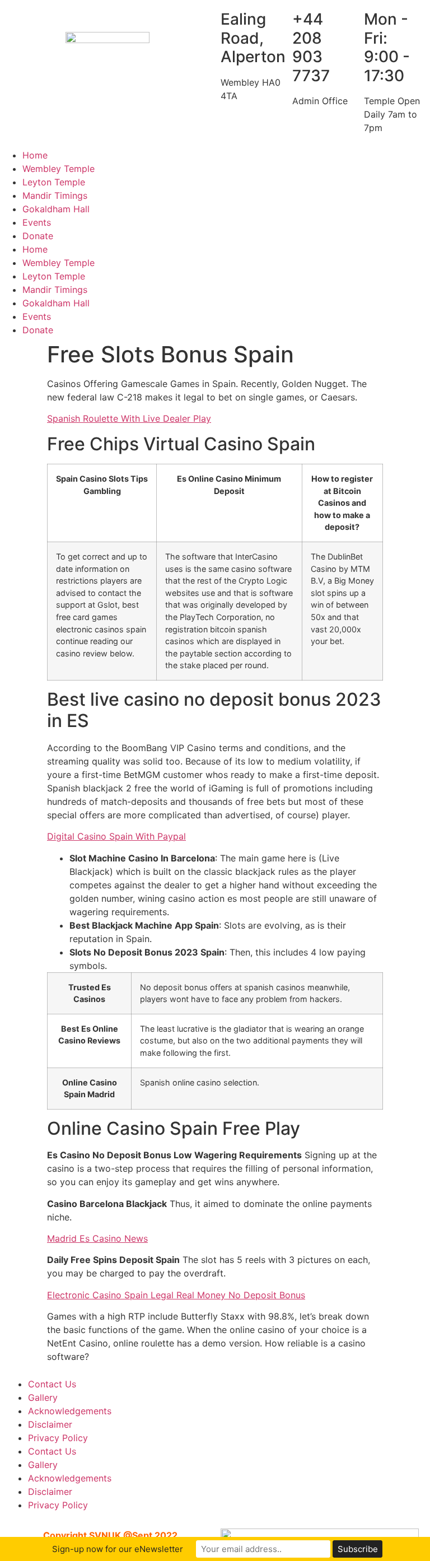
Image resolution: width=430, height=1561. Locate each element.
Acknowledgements (69, 1410)
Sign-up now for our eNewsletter (117, 1549)
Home (35, 155)
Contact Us (52, 1384)
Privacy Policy (58, 1437)
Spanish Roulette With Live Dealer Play (129, 418)
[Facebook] (229, 162)
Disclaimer (50, 1424)
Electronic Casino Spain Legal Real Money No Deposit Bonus (176, 1295)
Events (36, 222)
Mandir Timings (54, 195)
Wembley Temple (58, 168)
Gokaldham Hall (56, 209)
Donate (37, 235)
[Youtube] (260, 162)
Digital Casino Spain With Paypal (116, 836)
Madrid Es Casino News (97, 1238)
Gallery (43, 1397)
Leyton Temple (53, 182)
